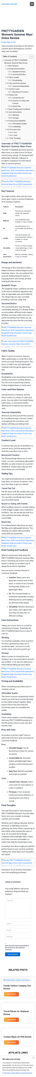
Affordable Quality (19, 124)
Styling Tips (13, 95)
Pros (15, 132)
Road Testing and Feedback (19, 109)
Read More (11, 994)
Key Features (13, 66)
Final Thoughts (15, 138)
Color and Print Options (17, 83)
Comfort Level (13, 89)
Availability (16, 127)
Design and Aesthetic (16, 69)
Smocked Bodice (19, 74)
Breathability (17, 80)
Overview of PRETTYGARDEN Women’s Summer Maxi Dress (15, 61)
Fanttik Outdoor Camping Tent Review (17, 987)
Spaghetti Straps (19, 72)
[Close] (34, 1057)
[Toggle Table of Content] (30, 57)
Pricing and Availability (17, 121)
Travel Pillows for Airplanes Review (16, 1012)
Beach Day (16, 106)
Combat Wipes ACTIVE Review (17, 1037)
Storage (15, 118)
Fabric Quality (13, 77)
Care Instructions (15, 112)
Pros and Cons (14, 129)
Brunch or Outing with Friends (20, 102)
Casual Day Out (18, 98)
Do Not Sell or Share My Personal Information (17, 1073)
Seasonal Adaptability (20, 86)
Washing (15, 115)
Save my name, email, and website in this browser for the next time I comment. (17, 948)
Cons (15, 135)
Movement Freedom (20, 92)
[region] (18, 1066)
